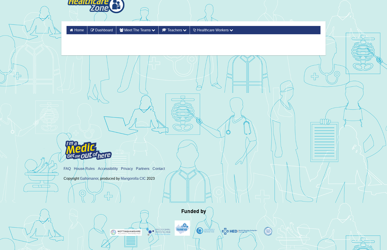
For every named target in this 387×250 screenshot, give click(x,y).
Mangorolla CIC (133, 178)
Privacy (127, 169)
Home (79, 30)
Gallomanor (89, 178)
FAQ (67, 169)
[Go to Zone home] (96, 10)
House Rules (84, 169)
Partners (142, 169)
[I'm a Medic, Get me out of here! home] (92, 149)
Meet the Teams (137, 30)
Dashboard (103, 30)
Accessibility (108, 169)
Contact (159, 169)
